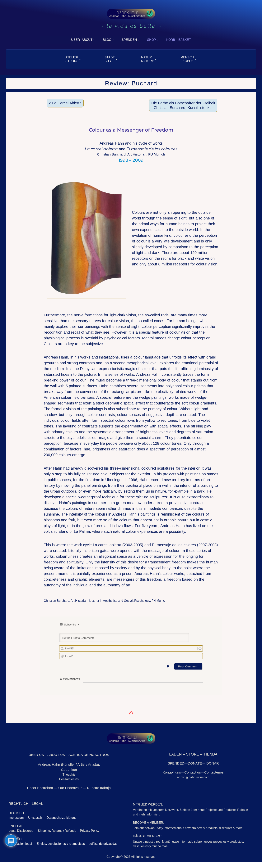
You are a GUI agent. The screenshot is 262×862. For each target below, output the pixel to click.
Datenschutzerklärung (62, 817)
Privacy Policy (89, 830)
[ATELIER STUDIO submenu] (80, 59)
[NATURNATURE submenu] (156, 59)
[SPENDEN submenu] (139, 40)
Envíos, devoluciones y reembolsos (61, 843)
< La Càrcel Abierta (65, 103)
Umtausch (35, 817)
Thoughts (69, 774)
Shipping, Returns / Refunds (57, 830)
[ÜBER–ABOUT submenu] (94, 40)
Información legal (20, 843)
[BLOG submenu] (113, 40)
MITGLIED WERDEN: (148, 804)
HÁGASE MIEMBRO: (147, 836)
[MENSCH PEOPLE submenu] (196, 59)
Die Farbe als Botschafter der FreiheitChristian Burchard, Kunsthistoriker (183, 105)
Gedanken (69, 770)
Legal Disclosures (21, 830)
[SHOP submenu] (158, 40)
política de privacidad (103, 843)
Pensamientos (69, 779)
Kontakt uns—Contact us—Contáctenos (193, 772)
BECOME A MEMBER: (148, 822)
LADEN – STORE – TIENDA (193, 754)
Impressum (16, 817)
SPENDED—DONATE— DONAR (193, 763)
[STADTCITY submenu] (116, 59)
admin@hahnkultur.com (193, 777)
